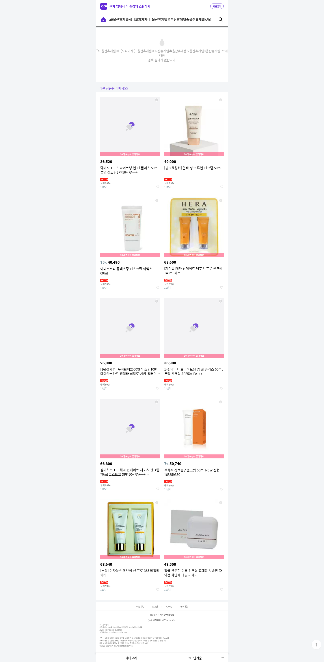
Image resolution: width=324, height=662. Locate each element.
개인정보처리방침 (167, 615)
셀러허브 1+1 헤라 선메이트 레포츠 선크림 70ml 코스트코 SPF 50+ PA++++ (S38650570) (157, 402)
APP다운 (184, 606)
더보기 (223, 657)
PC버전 (169, 606)
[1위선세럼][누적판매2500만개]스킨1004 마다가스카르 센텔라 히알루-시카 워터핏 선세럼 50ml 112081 (157, 301)
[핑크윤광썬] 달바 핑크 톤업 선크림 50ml (221, 100)
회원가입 (140, 606)
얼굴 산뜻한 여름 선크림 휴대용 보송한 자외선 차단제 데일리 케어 (221, 502)
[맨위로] (316, 645)
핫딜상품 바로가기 (130, 147)
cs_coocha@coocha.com (116, 632)
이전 (103, 19)
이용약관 (153, 615)
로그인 (155, 606)
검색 (220, 19)
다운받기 (217, 6)
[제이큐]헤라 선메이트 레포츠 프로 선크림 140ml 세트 (221, 200)
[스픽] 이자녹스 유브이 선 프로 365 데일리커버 (157, 502)
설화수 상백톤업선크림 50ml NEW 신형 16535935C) (221, 402)
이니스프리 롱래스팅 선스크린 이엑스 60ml (157, 200)
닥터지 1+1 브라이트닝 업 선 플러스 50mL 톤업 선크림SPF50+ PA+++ (157, 100)
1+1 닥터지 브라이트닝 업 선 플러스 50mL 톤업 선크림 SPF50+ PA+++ (221, 301)
